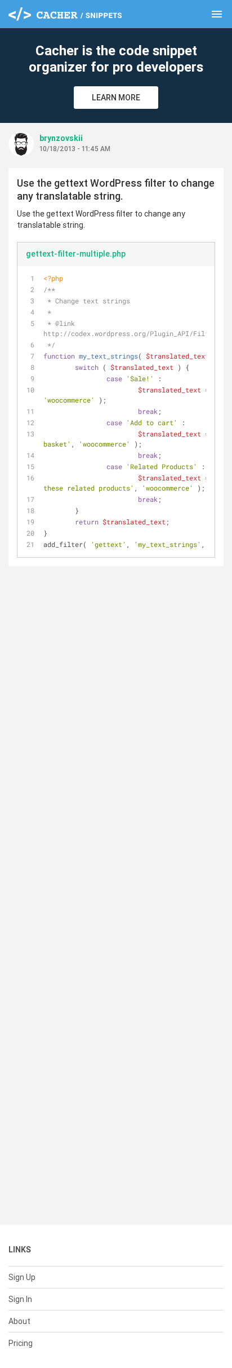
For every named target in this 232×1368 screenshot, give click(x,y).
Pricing (20, 1343)
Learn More (116, 97)
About (19, 1321)
